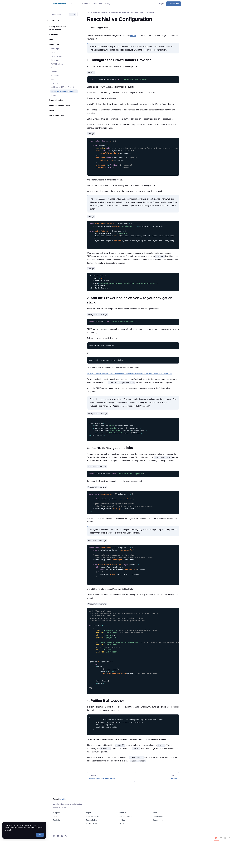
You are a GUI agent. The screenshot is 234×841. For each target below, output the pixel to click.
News (121, 824)
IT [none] (229, 838)
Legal (51, 110)
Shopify (54, 72)
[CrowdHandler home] (60, 4)
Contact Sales (158, 816)
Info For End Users (57, 115)
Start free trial (173, 4)
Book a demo (158, 820)
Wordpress (55, 75)
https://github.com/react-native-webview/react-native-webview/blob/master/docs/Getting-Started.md (129, 373)
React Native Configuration (62, 91)
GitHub (133, 35)
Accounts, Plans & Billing (59, 105)
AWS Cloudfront (57, 64)
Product (74, 3)
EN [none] (216, 838)
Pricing (107, 4)
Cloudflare (55, 60)
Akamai (54, 68)
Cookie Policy (91, 824)
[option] (221, 838)
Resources (97, 3)
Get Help (56, 820)
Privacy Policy (91, 820)
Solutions (85, 3)
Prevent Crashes (125, 816)
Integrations (54, 44)
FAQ (51, 39)
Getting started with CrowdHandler (57, 28)
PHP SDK (54, 83)
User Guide (53, 34)
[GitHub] (66, 836)
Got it (40, 835)
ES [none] (225, 838)
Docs (55, 816)
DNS (52, 52)
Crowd (59, 799)
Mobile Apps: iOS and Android (62, 87)
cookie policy (38, 827)
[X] (54, 836)
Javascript (55, 48)
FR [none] (221, 838)
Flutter (53, 95)
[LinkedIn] (58, 836)
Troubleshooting (56, 100)
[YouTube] (62, 836)
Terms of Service (92, 816)
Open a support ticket (99, 27)
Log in (161, 4)
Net (52, 79)
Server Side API (57, 56)
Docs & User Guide (55, 21)
